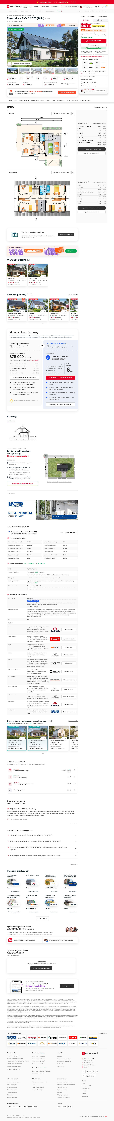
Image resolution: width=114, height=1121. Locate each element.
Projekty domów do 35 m (14, 1066)
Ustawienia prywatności (63, 1097)
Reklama (84, 1091)
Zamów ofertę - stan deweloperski (60, 377)
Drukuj (61, 532)
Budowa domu (45, 6)
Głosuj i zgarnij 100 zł (67, 92)
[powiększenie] (73, 113)
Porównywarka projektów (64, 1059)
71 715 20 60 (86, 6)
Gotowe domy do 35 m (38, 1059)
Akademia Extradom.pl (38, 1087)
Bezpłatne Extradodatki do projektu (66, 1084)
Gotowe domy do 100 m (38, 1064)
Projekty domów (12, 15)
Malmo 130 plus (16, 741)
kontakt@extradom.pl (89, 1064)
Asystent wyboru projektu (64, 1061)
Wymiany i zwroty (62, 1090)
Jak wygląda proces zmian (100, 107)
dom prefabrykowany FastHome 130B (58, 741)
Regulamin (60, 1092)
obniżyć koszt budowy (32, 400)
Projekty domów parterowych (15, 1058)
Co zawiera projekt (12, 1087)
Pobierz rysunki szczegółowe (93, 149)
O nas (83, 1083)
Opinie (33, 1084)
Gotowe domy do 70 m (38, 1061)
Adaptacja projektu (12, 1090)
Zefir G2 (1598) (33, 278)
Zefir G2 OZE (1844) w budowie (20, 929)
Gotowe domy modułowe (38, 1056)
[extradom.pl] (14, 6)
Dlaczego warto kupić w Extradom (66, 1082)
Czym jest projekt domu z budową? (41, 1071)
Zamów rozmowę (100, 90)
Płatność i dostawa (62, 1087)
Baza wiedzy (10, 1095)
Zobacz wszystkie (73, 295)
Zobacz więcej (69, 663)
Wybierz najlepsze (69, 655)
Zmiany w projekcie (12, 1084)
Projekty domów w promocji (39, 1082)
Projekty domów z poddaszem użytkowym (18, 1061)
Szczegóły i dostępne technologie (60, 404)
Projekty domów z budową (39, 1074)
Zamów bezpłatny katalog (13, 1082)
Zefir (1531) (11, 278)
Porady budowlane (12, 1092)
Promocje (59, 11)
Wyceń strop (68, 647)
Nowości (33, 11)
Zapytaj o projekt (94, 45)
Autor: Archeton (11, 493)
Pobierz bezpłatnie (66, 234)
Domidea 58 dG (54, 313)
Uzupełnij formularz (67, 986)
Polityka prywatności (62, 1095)
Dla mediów (85, 1096)
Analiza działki (87, 11)
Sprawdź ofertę (69, 629)
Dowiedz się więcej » (32, 606)
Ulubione (59, 1056)
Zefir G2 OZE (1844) (21, 15)
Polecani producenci (12, 1097)
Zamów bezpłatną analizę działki (22, 484)
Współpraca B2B (86, 1086)
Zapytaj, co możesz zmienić (91, 153)
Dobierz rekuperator (69, 712)
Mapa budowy (60, 1066)
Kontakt (104, 11)
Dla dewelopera (96, 11)
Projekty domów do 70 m (14, 1069)
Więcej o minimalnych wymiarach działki (59, 482)
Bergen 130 (37, 741)
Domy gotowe (54, 6)
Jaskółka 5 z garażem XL (14, 313)
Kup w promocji (95, 41)
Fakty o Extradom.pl (37, 1090)
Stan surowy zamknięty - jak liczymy (24, 377)
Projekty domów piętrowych (14, 1063)
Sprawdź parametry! (68, 696)
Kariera (84, 1093)
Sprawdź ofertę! (68, 671)
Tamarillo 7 (32, 313)
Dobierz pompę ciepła (69, 680)
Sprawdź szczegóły (69, 639)
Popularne (40, 11)
